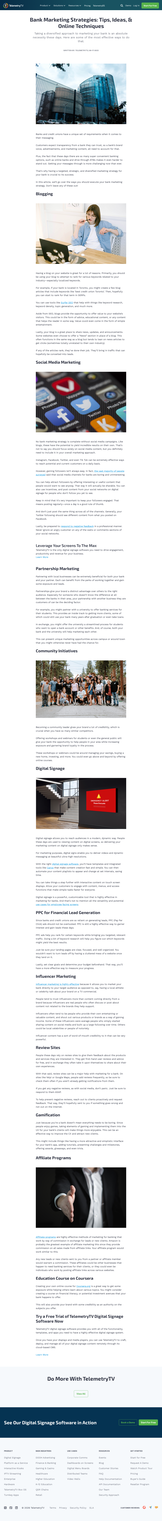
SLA (91, 1507)
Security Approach (109, 1495)
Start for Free (137, 1457)
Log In (136, 5)
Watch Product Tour (141, 1468)
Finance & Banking (46, 1463)
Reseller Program (139, 1484)
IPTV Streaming (12, 1473)
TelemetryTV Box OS (15, 1489)
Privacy (63, 1507)
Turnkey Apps (11, 1495)
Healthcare (42, 1473)
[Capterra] (150, 1508)
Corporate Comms (77, 1457)
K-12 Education (44, 1484)
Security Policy (78, 1507)
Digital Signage (12, 1457)
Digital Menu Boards (78, 1468)
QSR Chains (42, 1489)
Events (102, 1457)
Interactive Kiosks (14, 1468)
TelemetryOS (99, 5)
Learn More (42, 557)
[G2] (144, 1508)
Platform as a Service (16, 1463)
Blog (101, 1463)
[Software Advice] (156, 1508)
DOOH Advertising (45, 1457)
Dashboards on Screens (80, 1463)
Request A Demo (139, 1463)
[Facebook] (11, 1507)
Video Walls (73, 1479)
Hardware (9, 1484)
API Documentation (109, 1484)
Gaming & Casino (45, 1468)
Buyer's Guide (137, 1479)
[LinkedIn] (16, 1507)
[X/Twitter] (5, 1507)
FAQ (101, 1473)
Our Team (104, 1489)
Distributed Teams (77, 1473)
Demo (128, 5)
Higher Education (45, 1479)
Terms (52, 1507)
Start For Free (150, 5)
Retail (39, 1495)
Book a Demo (128, 1422)
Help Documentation (110, 1479)
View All (81, 1393)
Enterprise (9, 1479)
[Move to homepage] (13, 5)
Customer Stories (108, 1468)
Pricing (87, 5)
